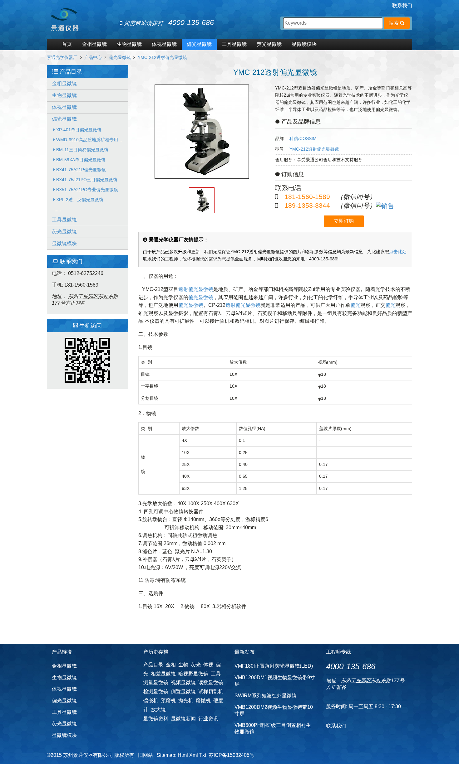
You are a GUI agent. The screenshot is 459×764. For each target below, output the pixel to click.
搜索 (394, 23)
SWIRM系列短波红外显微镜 (265, 695)
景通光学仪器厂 (62, 57)
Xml (193, 755)
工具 (216, 673)
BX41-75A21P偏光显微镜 (80, 169)
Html (183, 755)
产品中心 (93, 57)
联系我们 (402, 5)
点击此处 (398, 251)
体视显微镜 (164, 44)
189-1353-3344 (307, 205)
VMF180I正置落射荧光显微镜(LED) (273, 666)
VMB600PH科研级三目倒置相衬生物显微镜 (272, 728)
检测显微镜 (155, 691)
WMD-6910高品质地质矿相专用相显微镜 (91, 139)
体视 (208, 664)
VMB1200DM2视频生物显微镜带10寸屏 (273, 710)
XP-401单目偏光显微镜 (78, 129)
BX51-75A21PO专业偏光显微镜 (86, 189)
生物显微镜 (129, 44)
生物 (183, 664)
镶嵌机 (150, 700)
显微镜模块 (304, 44)
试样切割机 (210, 691)
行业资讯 (208, 718)
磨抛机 (203, 700)
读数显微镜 (210, 682)
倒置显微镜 (183, 691)
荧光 (196, 664)
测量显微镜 (155, 682)
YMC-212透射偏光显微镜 (162, 57)
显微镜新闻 (183, 718)
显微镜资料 (155, 718)
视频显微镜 (183, 682)
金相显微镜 (94, 44)
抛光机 (185, 700)
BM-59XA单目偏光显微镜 (80, 159)
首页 (67, 44)
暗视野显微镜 (193, 673)
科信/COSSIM (303, 138)
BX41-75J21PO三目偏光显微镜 (86, 179)
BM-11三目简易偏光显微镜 (81, 149)
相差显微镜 (163, 673)
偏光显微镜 (199, 44)
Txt (202, 755)
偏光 (355, 305)
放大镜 (158, 709)
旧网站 (145, 755)
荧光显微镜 (269, 44)
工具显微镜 (234, 44)
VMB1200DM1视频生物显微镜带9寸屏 (274, 681)
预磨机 (168, 700)
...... (57, 209)
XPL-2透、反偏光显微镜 (79, 199)
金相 (171, 664)
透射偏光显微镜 (195, 289)
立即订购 (344, 221)
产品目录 (153, 664)
